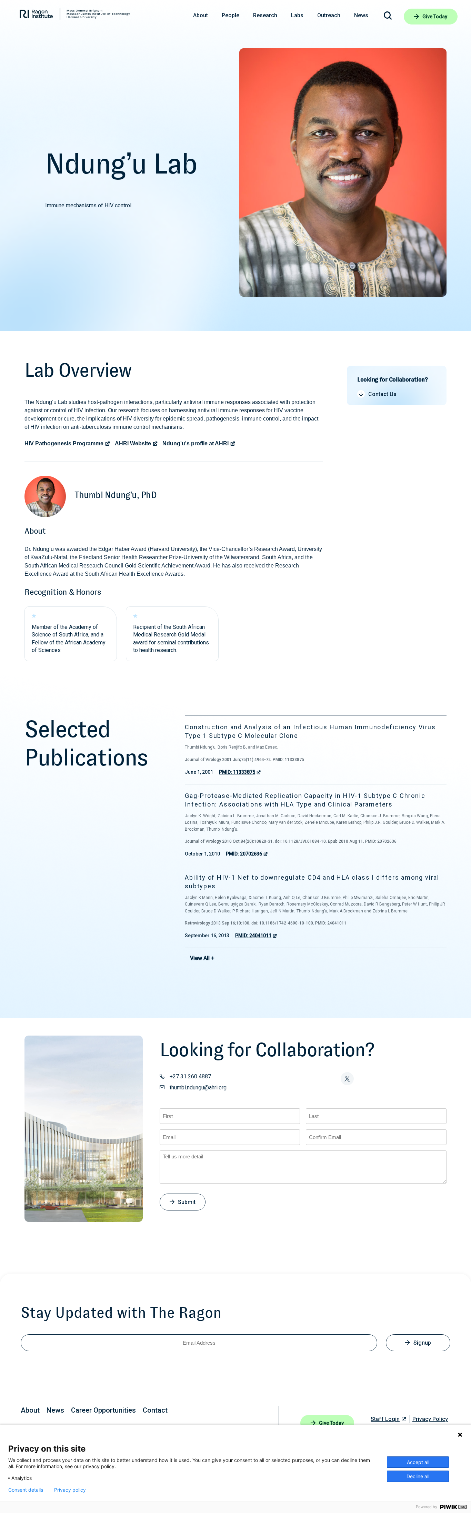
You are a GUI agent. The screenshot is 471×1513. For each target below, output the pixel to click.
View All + (202, 958)
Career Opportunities (103, 1410)
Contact (155, 1410)
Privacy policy (70, 1490)
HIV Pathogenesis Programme (63, 443)
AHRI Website (133, 443)
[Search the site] (388, 16)
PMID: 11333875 (237, 772)
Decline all (418, 1476)
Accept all (418, 1462)
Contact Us (382, 394)
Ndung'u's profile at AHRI (195, 443)
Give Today (434, 16)
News (55, 1410)
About (30, 1410)
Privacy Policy (430, 1419)
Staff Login (385, 1419)
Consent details (25, 1490)
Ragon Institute (75, 15)
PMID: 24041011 (253, 935)
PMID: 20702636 (244, 854)
